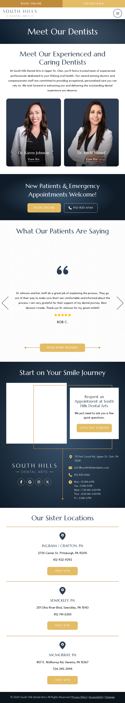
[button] (117, 13)
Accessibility (96, 697)
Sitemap (110, 697)
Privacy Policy (79, 697)
